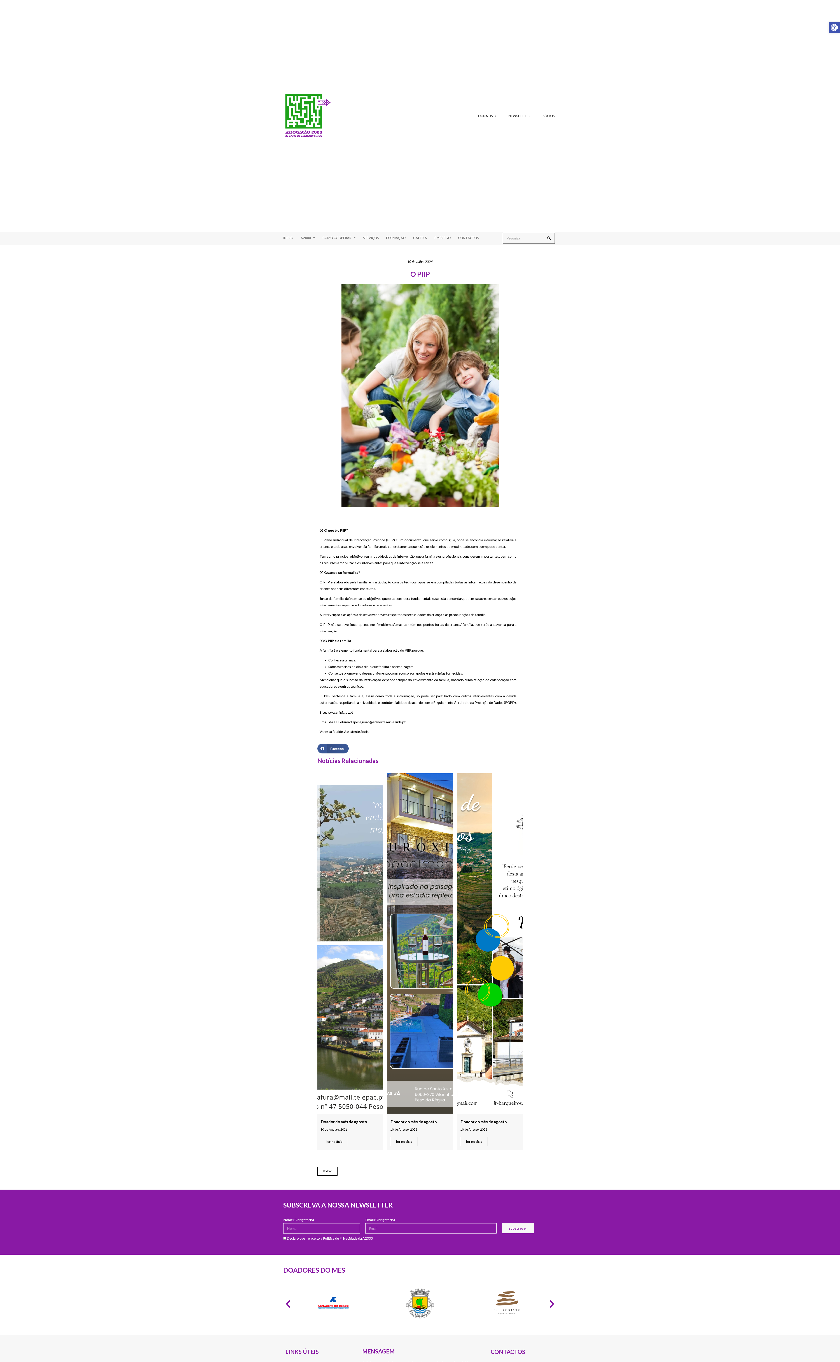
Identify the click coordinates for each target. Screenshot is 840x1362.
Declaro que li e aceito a (329, 1238)
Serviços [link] (371, 238)
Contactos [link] (468, 238)
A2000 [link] (306, 238)
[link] (834, 27)
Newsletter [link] (519, 116)
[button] (333, 748)
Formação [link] (396, 238)
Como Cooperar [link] (336, 238)
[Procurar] (549, 238)
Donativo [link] (487, 116)
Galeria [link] (420, 238)
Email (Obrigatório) (380, 1220)
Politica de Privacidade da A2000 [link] (348, 1238)
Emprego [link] (442, 238)
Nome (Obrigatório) (298, 1220)
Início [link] (288, 238)
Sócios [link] (549, 116)
